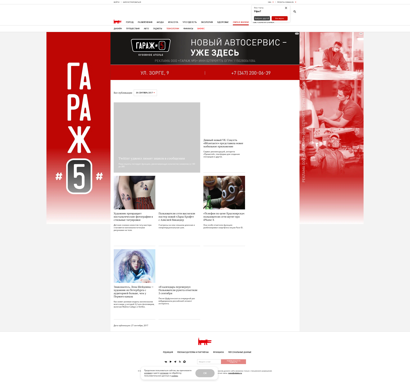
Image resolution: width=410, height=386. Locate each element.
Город (130, 22)
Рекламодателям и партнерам (193, 352)
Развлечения (145, 22)
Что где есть (190, 22)
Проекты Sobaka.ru (285, 2)
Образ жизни (241, 22)
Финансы (188, 29)
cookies (174, 375)
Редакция (168, 352)
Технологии (172, 29)
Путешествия (132, 29)
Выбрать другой (262, 18)
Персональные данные (239, 352)
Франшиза (218, 352)
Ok (205, 373)
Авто (146, 29)
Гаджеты (157, 29)
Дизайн (118, 29)
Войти (116, 2)
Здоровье (223, 22)
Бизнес (201, 29)
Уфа (269, 2)
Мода (160, 22)
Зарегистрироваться (132, 2)
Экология (207, 22)
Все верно (279, 18)
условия (148, 373)
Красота (173, 22)
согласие (164, 373)
